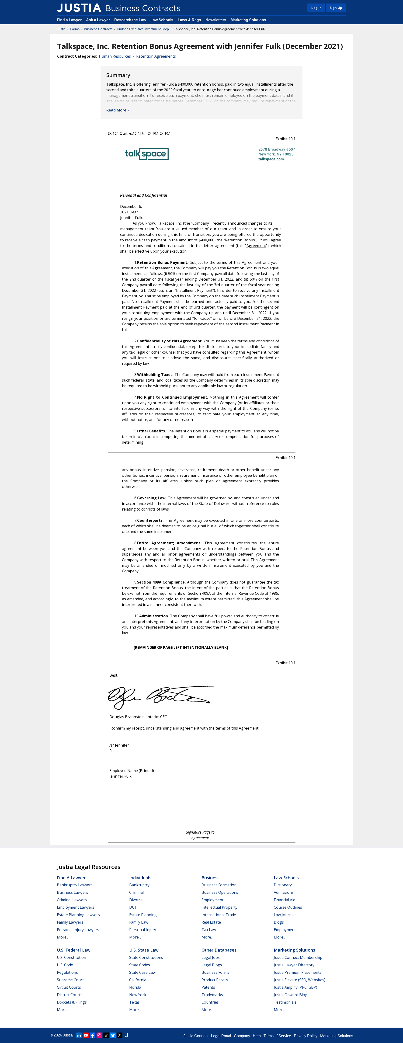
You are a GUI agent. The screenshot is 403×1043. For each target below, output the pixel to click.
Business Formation (219, 884)
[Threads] (106, 1035)
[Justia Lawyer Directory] (126, 1035)
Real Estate (211, 922)
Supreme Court (70, 979)
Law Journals (285, 914)
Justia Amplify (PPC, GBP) (295, 987)
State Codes (139, 964)
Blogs (279, 922)
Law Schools (161, 20)
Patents (208, 987)
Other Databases (219, 950)
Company (242, 1036)
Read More (116, 110)
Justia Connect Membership (298, 957)
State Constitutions (146, 957)
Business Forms (215, 972)
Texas (134, 1002)
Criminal (136, 892)
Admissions (284, 892)
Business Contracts (98, 29)
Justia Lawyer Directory (294, 964)
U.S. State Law (144, 950)
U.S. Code (65, 964)
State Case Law (142, 972)
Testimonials (285, 1002)
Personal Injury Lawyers (78, 929)
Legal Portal (221, 1036)
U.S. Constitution (71, 957)
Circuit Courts (69, 987)
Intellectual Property (219, 907)
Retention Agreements (156, 56)
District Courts (69, 994)
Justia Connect (196, 1036)
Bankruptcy (139, 884)
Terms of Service (277, 1036)
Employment (212, 899)
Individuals (140, 877)
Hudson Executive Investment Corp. (143, 29)
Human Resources (115, 56)
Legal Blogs (212, 964)
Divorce (135, 899)
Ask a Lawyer (98, 20)
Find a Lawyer (69, 20)
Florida (135, 987)
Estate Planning (143, 914)
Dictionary (283, 884)
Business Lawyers (72, 892)
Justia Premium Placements (297, 972)
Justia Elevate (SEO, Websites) (299, 979)
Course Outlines (288, 907)
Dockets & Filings (72, 1002)
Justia (61, 29)
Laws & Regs (189, 20)
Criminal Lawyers (72, 899)
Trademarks (212, 994)
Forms (75, 29)
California (137, 979)
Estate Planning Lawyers (78, 914)
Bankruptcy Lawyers (75, 884)
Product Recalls (215, 979)
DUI (132, 907)
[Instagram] (99, 1035)
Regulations (67, 972)
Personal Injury (142, 929)
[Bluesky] (113, 1035)
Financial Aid (284, 899)
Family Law (138, 922)
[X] (119, 1035)
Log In (316, 8)
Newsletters (215, 20)
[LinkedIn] (79, 1035)
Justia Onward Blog (290, 994)
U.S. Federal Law (73, 950)
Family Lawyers (70, 922)
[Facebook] (92, 1035)
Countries (210, 1002)
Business (210, 877)
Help (257, 1036)
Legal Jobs (211, 957)
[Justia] (79, 7)
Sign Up (336, 8)
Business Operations (220, 892)
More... (63, 937)
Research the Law (130, 20)
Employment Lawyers (75, 907)
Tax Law (209, 929)
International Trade (219, 914)
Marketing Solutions (248, 20)
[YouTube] (86, 1035)
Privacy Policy (305, 1036)
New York (137, 994)
